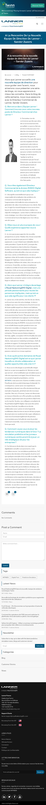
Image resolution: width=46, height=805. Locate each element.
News (10, 593)
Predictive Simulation (29, 577)
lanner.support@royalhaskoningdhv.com (15, 716)
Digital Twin (15, 577)
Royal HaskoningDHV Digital (19, 287)
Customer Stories (14, 610)
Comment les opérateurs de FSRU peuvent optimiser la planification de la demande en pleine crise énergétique (20, 615)
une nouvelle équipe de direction (20, 81)
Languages (40, 18)
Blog (17, 75)
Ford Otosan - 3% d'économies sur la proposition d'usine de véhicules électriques (22, 607)
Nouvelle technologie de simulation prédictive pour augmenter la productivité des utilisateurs (23, 598)
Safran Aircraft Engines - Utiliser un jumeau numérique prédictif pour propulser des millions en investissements (23, 624)
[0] (7, 494)
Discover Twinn (37, 6)
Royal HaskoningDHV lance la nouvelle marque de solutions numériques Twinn (22, 590)
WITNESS (8, 380)
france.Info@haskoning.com (11, 709)
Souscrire (40, 772)
